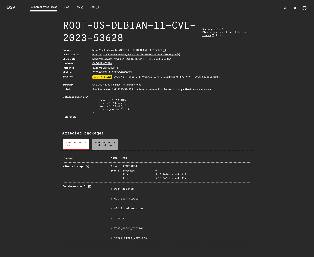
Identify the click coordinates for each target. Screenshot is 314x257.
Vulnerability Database (43, 7)
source (119, 218)
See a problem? (212, 29)
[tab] (76, 144)
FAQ (78, 7)
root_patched (124, 189)
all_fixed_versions (129, 208)
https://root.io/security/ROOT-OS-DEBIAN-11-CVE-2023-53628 (127, 50)
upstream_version (127, 198)
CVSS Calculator (206, 77)
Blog (66, 7)
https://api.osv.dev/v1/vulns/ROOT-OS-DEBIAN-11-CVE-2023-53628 (130, 59)
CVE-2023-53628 (102, 63)
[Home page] (11, 8)
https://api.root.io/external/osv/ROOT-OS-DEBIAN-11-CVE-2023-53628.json (134, 54)
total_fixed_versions (130, 238)
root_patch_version (129, 228)
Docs (93, 7)
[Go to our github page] (304, 8)
